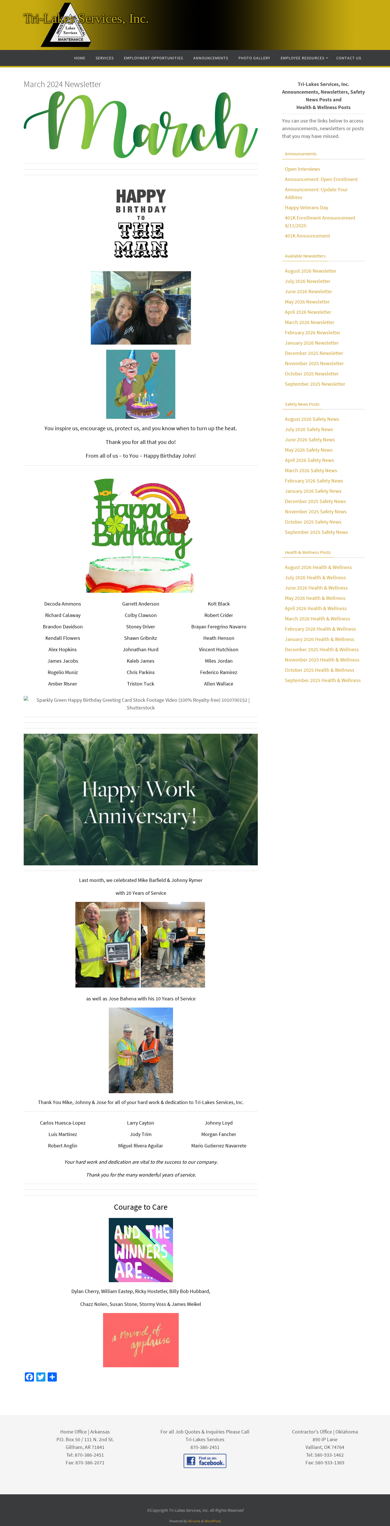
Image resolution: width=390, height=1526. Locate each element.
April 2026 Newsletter (308, 312)
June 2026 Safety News (310, 439)
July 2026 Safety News (309, 429)
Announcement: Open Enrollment (321, 179)
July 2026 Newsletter (307, 281)
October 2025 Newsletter (312, 373)
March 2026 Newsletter (309, 322)
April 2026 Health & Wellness (316, 608)
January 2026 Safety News (313, 491)
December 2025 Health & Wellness (322, 649)
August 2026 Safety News (312, 419)
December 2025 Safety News (315, 501)
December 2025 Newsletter (314, 353)
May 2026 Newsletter (307, 301)
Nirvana (194, 1521)
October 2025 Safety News (313, 521)
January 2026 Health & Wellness (319, 639)
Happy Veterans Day (306, 207)
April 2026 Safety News (309, 460)
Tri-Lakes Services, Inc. (86, 18)
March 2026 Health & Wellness (317, 618)
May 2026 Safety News (309, 450)
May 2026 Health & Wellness (315, 598)
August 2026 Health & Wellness (318, 567)
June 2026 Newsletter (308, 291)
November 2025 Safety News (316, 511)
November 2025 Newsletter (314, 363)
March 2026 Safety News (311, 470)
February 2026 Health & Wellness (320, 629)
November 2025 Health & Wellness (322, 659)
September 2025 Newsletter (315, 384)
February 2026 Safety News (314, 480)
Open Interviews (302, 169)
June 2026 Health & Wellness (316, 587)
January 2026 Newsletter (312, 342)
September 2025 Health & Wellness (323, 680)
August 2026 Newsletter (310, 271)
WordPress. (212, 1521)
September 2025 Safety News (316, 532)
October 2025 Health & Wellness (319, 670)
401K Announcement (307, 235)
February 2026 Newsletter (312, 332)
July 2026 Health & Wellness (315, 577)
